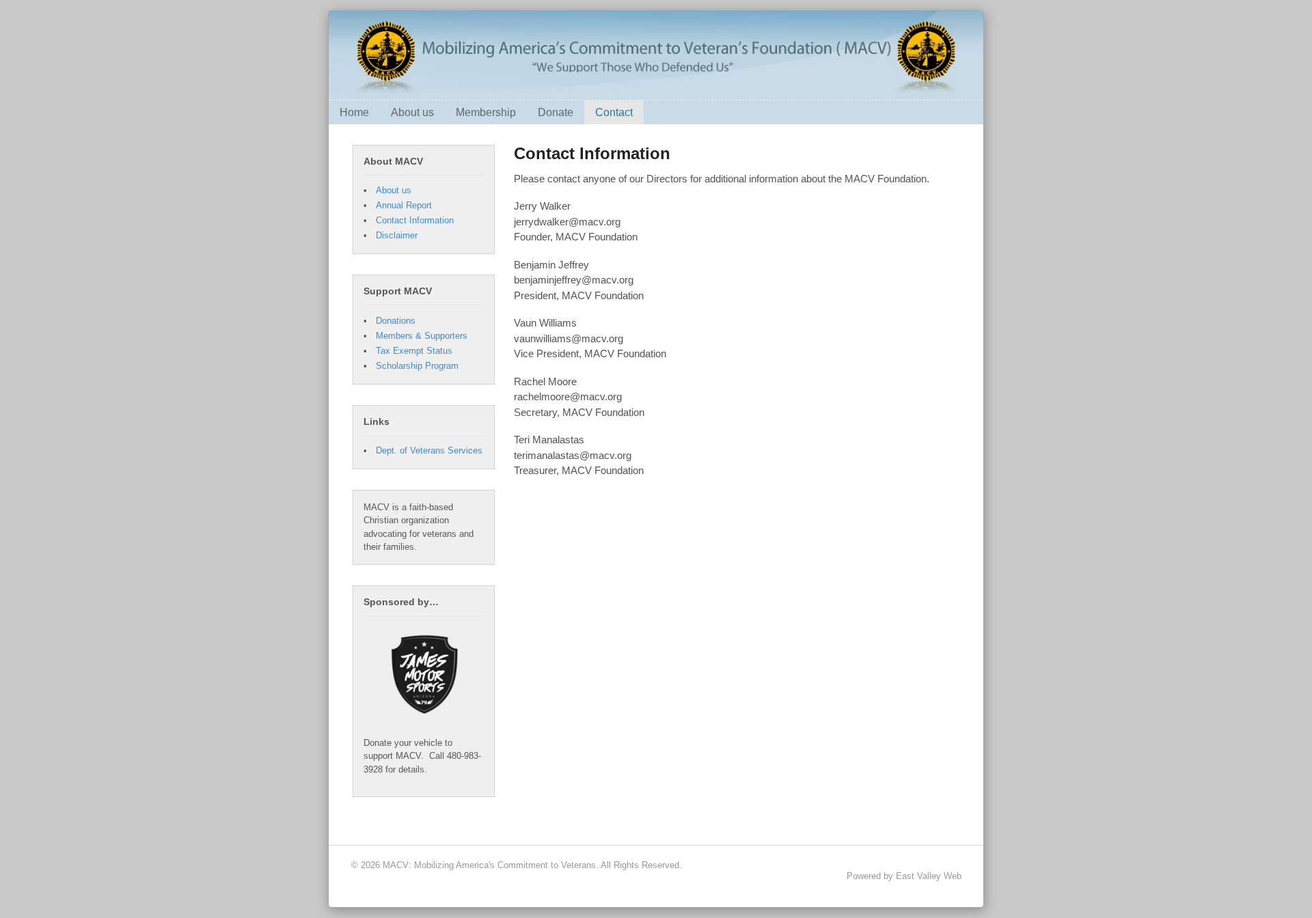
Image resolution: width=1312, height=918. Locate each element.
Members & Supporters (421, 336)
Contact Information (415, 220)
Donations (395, 321)
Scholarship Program (417, 366)
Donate (555, 112)
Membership (486, 112)
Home (354, 112)
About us (412, 112)
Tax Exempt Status (414, 351)
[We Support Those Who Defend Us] (656, 92)
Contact (614, 112)
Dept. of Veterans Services (429, 450)
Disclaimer (397, 235)
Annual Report (404, 205)
